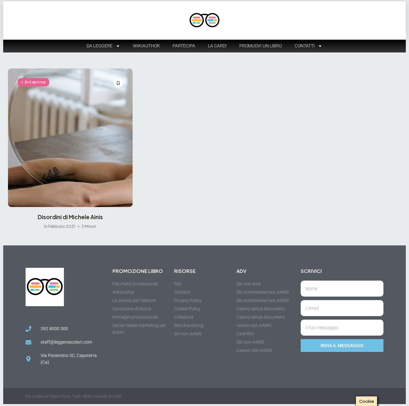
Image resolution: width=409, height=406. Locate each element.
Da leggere (99, 45)
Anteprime (35, 82)
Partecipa (184, 45)
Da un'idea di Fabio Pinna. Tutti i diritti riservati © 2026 (73, 396)
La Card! (217, 45)
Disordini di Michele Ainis (70, 216)
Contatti (305, 45)
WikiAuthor (146, 45)
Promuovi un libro (260, 45)
